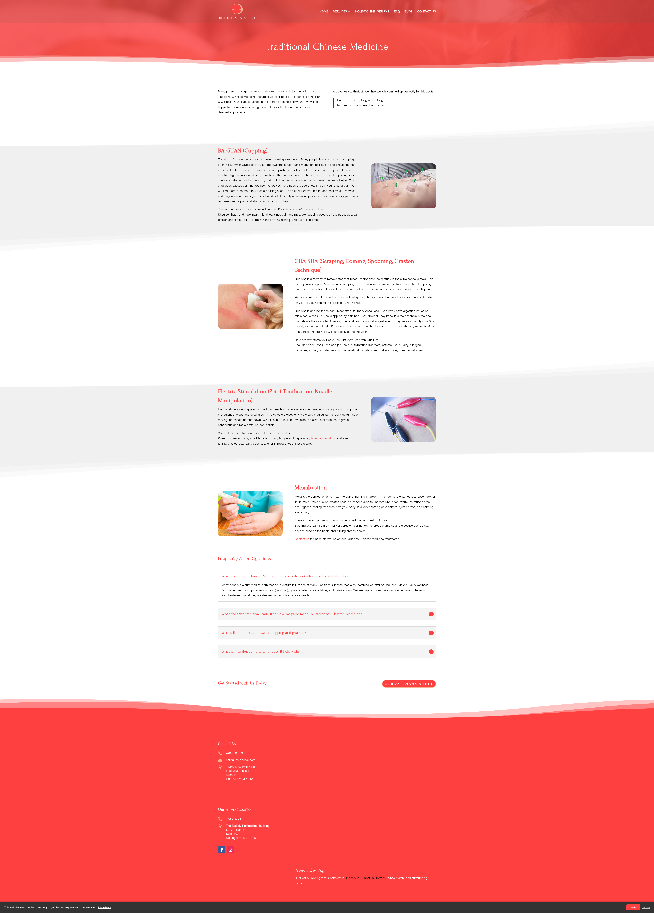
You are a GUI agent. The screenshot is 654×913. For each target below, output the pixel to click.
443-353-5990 (235, 753)
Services (340, 11)
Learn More (104, 907)
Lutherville (353, 878)
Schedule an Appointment (409, 684)
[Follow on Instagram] (230, 849)
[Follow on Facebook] (221, 849)
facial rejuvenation (323, 438)
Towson (381, 878)
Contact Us (426, 11)
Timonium (367, 878)
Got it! (633, 907)
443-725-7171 (235, 819)
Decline (646, 907)
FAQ (397, 11)
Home (324, 11)
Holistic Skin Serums (372, 11)
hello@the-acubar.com (240, 760)
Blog (408, 11)
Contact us (302, 539)
